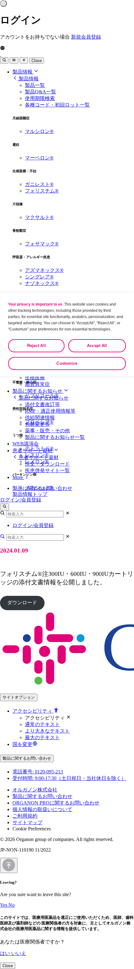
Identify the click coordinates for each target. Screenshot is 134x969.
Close (36, 60)
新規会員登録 (86, 37)
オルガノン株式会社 (34, 789)
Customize (66, 363)
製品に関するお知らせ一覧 (55, 437)
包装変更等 (37, 424)
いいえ (18, 953)
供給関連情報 (40, 417)
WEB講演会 (25, 443)
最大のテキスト (42, 737)
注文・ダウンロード (47, 464)
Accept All (97, 345)
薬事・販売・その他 (47, 430)
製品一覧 (35, 85)
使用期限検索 (40, 98)
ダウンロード (22, 602)
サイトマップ (27, 822)
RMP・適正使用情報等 (50, 411)
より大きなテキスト (47, 731)
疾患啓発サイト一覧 (47, 470)
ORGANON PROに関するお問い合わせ (55, 802)
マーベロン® (39, 157)
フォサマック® (42, 243)
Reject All (36, 345)
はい (5, 953)
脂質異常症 (37, 384)
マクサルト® (39, 217)
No (11, 905)
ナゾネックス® (42, 283)
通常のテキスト (42, 724)
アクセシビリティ (33, 711)
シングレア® (39, 276)
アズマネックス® (44, 270)
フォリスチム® (42, 190)
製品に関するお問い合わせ (42, 488)
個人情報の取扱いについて (42, 809)
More (18, 477)
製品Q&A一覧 (40, 91)
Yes (4, 905)
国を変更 (22, 744)
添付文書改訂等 (42, 404)
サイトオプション (18, 697)
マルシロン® (39, 131)
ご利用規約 (24, 816)
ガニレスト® (39, 184)
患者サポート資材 (33, 450)
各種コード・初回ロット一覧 (57, 104)
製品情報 (23, 71)
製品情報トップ (29, 494)
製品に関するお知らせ (38, 391)
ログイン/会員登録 (20, 499)
